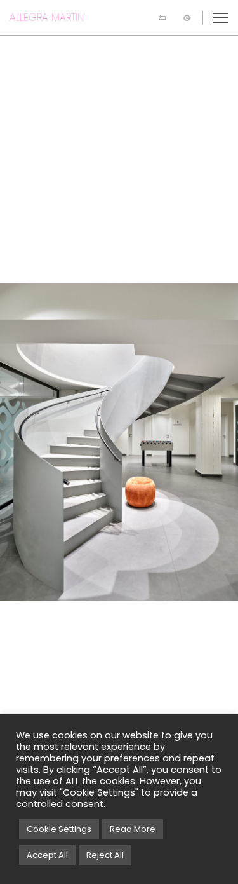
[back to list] (162, 17)
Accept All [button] (47, 855)
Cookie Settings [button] (59, 829)
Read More (132, 829)
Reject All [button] (105, 855)
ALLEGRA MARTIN (47, 17)
